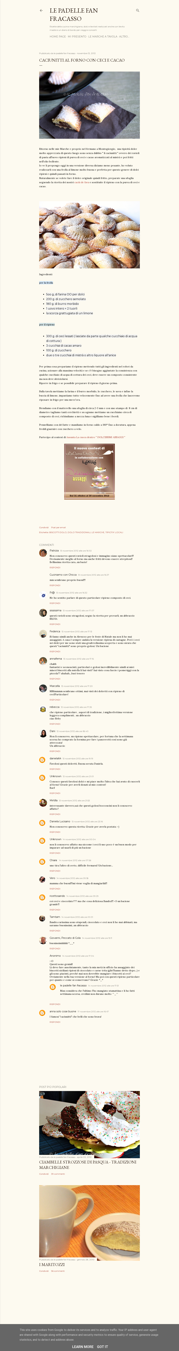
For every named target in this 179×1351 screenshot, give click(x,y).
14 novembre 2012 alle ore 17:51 (103, 985)
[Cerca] (138, 9)
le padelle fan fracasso (73, 985)
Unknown (55, 776)
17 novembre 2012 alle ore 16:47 (93, 1011)
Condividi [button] (44, 527)
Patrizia (54, 550)
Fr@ (52, 592)
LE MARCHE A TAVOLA (102, 36)
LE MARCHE (98, 532)
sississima (55, 610)
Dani (52, 731)
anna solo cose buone (63, 1011)
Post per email (58, 527)
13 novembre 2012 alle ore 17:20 (77, 686)
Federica (55, 631)
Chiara (54, 860)
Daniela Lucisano (60, 821)
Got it (102, 1347)
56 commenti (58, 1271)
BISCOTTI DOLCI (58, 532)
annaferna (56, 658)
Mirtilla (54, 800)
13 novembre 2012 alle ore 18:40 (72, 731)
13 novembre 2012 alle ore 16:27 (93, 575)
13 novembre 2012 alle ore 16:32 (71, 592)
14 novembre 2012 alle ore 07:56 (75, 860)
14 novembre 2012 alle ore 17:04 (78, 956)
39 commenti (58, 1174)
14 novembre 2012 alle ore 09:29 (82, 896)
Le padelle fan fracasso (74, 14)
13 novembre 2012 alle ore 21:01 (78, 776)
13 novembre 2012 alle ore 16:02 (76, 550)
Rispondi (55, 567)
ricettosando (57, 896)
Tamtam (55, 917)
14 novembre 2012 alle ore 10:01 (77, 917)
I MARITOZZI (52, 1264)
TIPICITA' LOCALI (114, 532)
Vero (52, 878)
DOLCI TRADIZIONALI (79, 532)
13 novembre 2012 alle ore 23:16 (87, 821)
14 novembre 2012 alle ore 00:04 (79, 839)
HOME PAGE (58, 36)
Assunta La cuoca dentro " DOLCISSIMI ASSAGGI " (95, 437)
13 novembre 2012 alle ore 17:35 (76, 707)
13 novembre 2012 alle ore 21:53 (74, 800)
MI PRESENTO (77, 36)
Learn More (83, 1347)
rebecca (54, 707)
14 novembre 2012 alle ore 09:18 (72, 878)
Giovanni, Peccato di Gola (65, 938)
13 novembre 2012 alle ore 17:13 (77, 631)
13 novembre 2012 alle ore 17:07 (78, 610)
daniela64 (55, 758)
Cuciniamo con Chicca (63, 574)
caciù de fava (81, 182)
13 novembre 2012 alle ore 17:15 (78, 658)
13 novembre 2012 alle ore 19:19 (78, 758)
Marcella (55, 686)
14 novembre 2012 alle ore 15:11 (97, 938)
